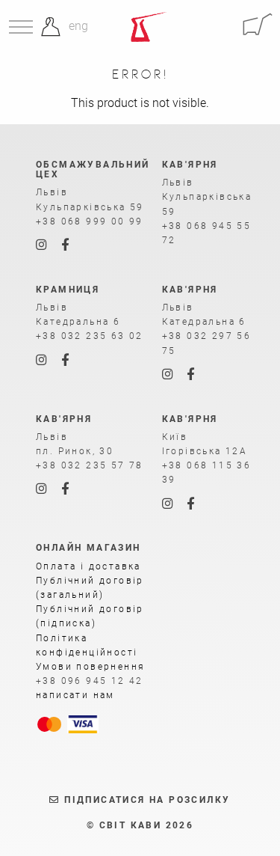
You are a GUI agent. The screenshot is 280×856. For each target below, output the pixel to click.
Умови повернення (90, 666)
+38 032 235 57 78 (89, 465)
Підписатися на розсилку (145, 800)
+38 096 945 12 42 (89, 681)
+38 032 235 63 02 (89, 336)
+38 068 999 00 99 (89, 221)
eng (78, 26)
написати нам (75, 695)
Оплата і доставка (88, 566)
